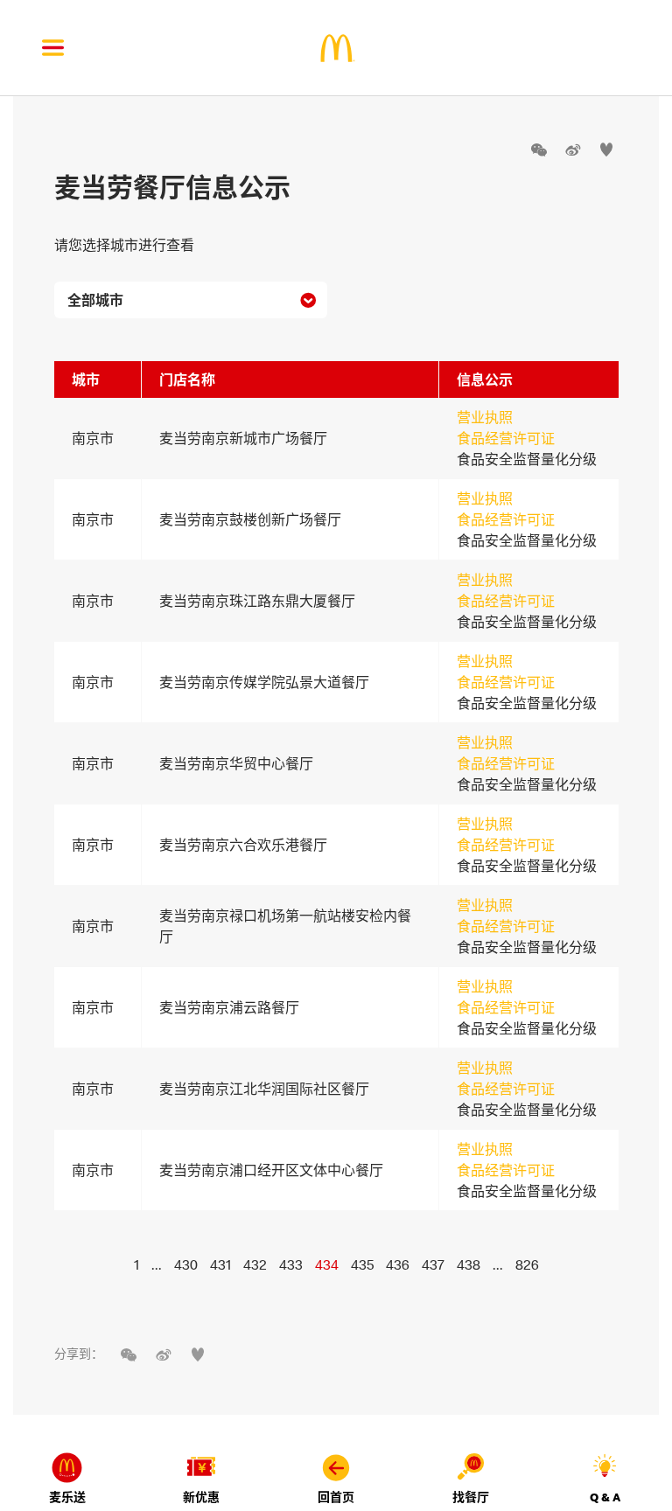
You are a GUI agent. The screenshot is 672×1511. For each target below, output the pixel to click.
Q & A (605, 1497)
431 (220, 1264)
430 (186, 1264)
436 (398, 1264)
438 (468, 1264)
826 (527, 1264)
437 (433, 1264)
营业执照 (485, 417)
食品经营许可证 (506, 438)
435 (362, 1264)
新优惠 (201, 1497)
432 (255, 1264)
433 (291, 1264)
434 (327, 1264)
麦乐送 (67, 1497)
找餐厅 (470, 1497)
